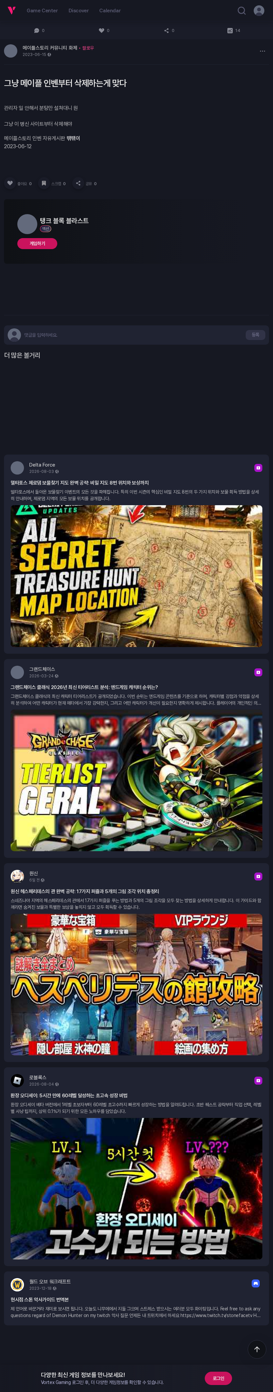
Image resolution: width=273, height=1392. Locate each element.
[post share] (78, 183)
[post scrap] (44, 183)
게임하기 (37, 243)
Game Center (42, 11)
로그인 (218, 1378)
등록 (255, 334)
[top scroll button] (257, 1349)
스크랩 (58, 183)
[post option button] (262, 51)
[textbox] (41, 335)
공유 (91, 183)
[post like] (10, 183)
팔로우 (88, 48)
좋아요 (24, 183)
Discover (79, 11)
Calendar (110, 11)
